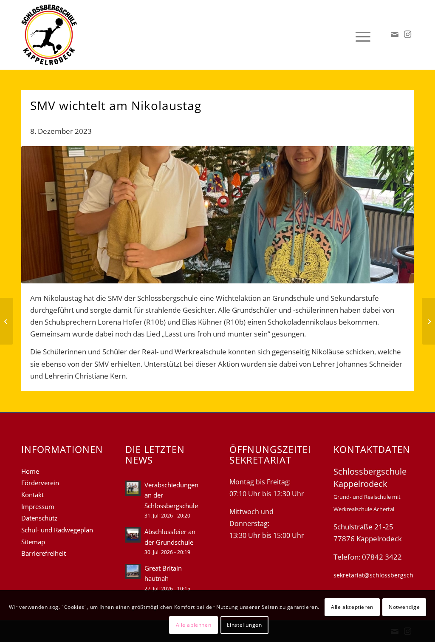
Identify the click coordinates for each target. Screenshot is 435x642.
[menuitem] (360, 35)
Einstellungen (244, 624)
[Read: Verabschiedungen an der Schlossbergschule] (133, 488)
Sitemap (33, 541)
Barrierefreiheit (43, 553)
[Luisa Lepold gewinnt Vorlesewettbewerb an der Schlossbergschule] (428, 321)
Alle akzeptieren (352, 607)
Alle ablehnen (194, 624)
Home (30, 471)
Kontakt (32, 494)
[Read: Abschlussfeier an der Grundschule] (133, 535)
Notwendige (404, 607)
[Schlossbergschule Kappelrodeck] (49, 35)
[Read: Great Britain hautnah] (133, 571)
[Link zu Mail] (394, 34)
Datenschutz (39, 518)
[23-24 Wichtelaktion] (217, 214)
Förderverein (40, 482)
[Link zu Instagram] (407, 34)
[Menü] (360, 35)
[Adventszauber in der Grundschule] (6, 321)
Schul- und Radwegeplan (57, 530)
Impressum (37, 506)
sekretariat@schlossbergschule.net (383, 575)
